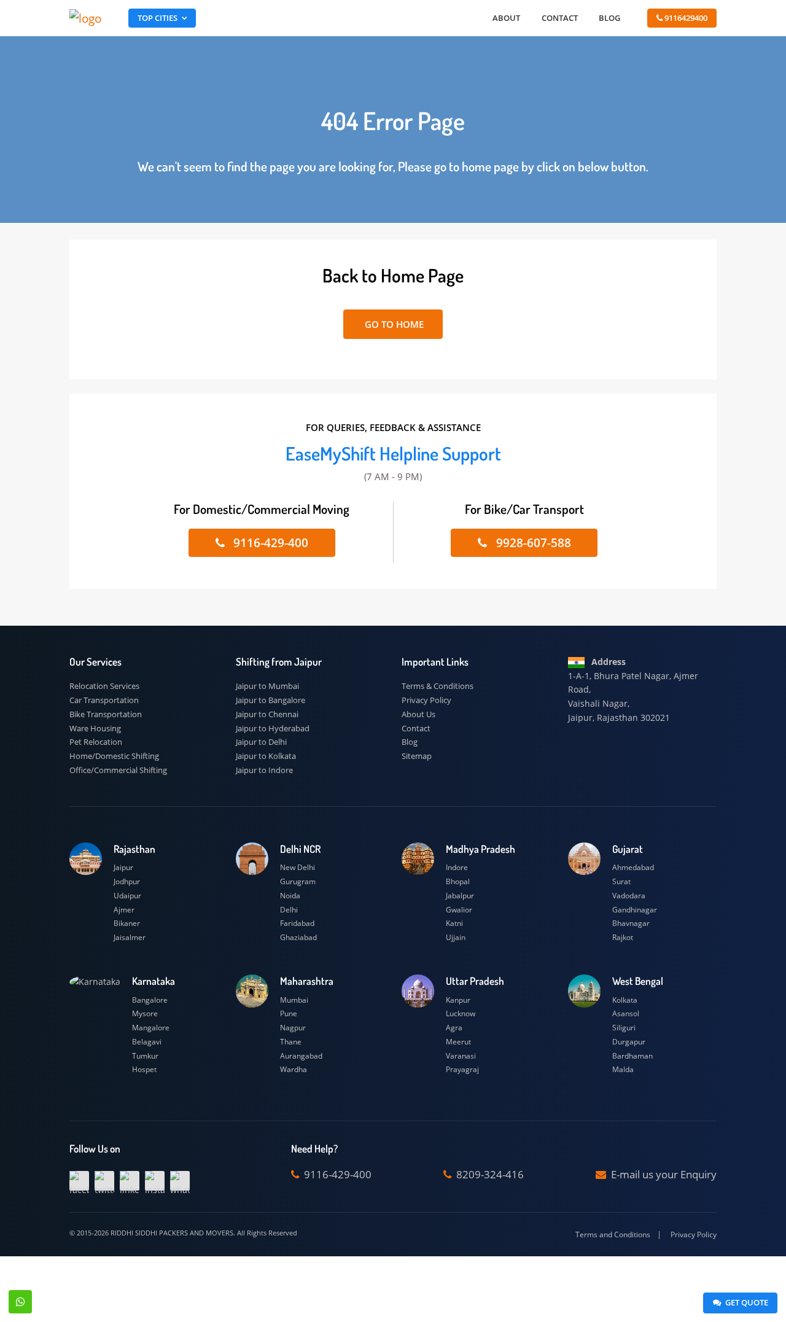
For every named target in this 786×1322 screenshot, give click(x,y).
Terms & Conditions (437, 685)
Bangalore (150, 1000)
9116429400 (685, 17)
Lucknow (460, 1013)
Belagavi (146, 1041)
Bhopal (458, 881)
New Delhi (297, 867)
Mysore (145, 1013)
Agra (454, 1027)
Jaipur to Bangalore (270, 700)
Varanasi (461, 1056)
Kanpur (458, 1000)
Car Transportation (104, 700)
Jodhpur (127, 881)
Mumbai (294, 1000)
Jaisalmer (130, 937)
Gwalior (459, 909)
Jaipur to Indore (264, 770)
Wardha (293, 1069)
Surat (621, 881)
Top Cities (157, 17)
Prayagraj (462, 1069)
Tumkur (145, 1056)
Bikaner (127, 923)
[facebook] (79, 1181)
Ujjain (455, 937)
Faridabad (297, 923)
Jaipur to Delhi (261, 741)
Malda (623, 1069)
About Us (418, 714)
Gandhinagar (634, 909)
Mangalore (150, 1027)
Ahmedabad (633, 867)
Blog (609, 17)
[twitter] (104, 1181)
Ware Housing (95, 728)
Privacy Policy (426, 700)
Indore (457, 867)
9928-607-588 (532, 543)
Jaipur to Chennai (267, 714)
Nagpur (293, 1027)
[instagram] (155, 1181)
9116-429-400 (269, 543)
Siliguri (624, 1027)
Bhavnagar (631, 923)
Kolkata (624, 1000)
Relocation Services (104, 685)
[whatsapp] (180, 1181)
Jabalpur (460, 895)
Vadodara (628, 895)
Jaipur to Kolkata (266, 755)
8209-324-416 (489, 1174)
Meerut (458, 1041)
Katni (454, 923)
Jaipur (123, 867)
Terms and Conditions (612, 1234)
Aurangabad (301, 1056)
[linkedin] (129, 1181)
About (506, 17)
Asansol (625, 1013)
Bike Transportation (105, 714)
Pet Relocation (95, 741)
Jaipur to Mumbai (267, 685)
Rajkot (622, 937)
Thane (291, 1041)
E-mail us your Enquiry (663, 1174)
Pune (288, 1013)
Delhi (289, 909)
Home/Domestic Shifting (114, 755)
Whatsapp (20, 1301)
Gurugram (298, 881)
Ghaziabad (298, 937)
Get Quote (745, 1302)
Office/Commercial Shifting (118, 770)
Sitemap (417, 755)
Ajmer (124, 909)
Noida (290, 895)
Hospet (144, 1069)
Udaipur (127, 895)
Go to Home (393, 324)
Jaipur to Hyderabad (272, 728)
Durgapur (628, 1041)
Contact (560, 17)
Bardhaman (632, 1056)
